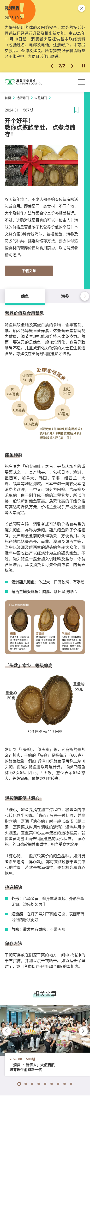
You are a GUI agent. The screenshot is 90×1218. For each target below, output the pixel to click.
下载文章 (29, 270)
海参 (65, 296)
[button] (52, 66)
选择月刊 (23, 98)
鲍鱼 (25, 296)
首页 (8, 98)
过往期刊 (41, 98)
